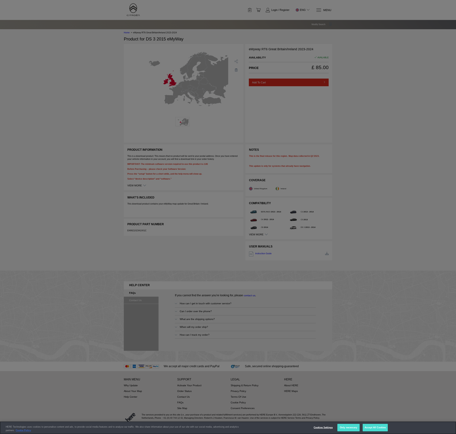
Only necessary (348, 427)
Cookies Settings (323, 427)
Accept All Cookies (375, 427)
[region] (228, 428)
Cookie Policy (23, 430)
